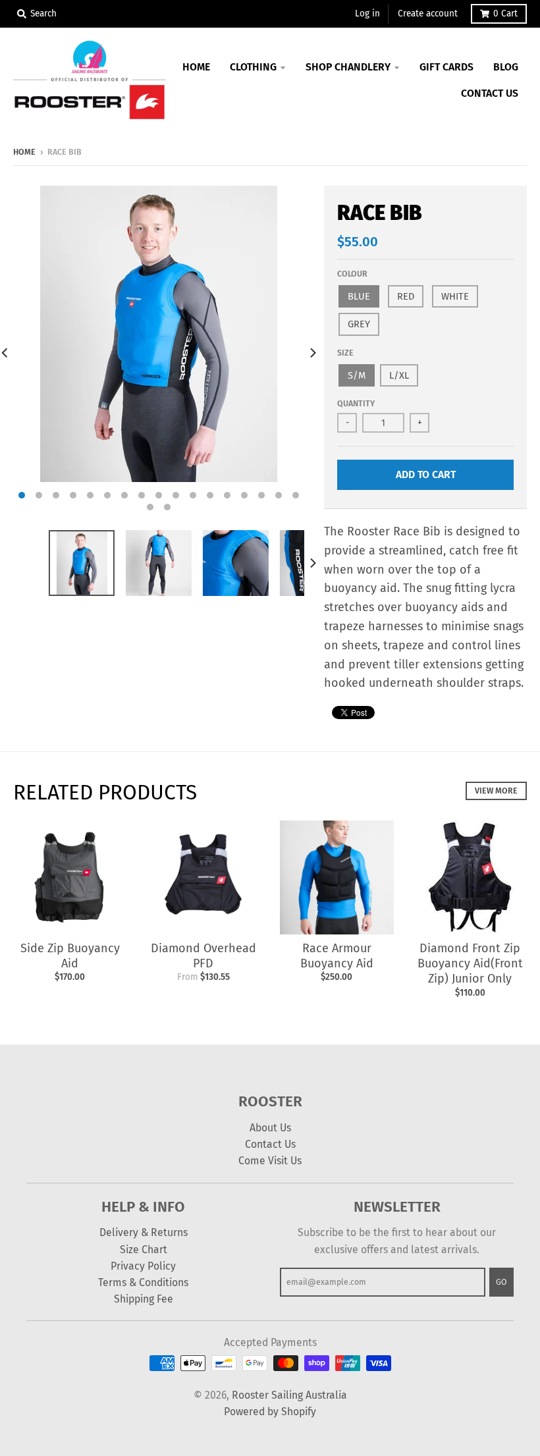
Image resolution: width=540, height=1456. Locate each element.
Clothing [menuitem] (253, 67)
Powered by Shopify (270, 1411)
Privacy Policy (143, 1266)
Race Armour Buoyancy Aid (336, 956)
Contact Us (270, 1144)
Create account (428, 13)
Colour (352, 274)
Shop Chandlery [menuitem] (348, 67)
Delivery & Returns (143, 1232)
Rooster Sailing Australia (289, 1395)
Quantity (356, 403)
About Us (270, 1127)
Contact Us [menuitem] (489, 93)
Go (501, 1282)
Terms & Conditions (143, 1282)
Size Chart (143, 1249)
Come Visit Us (270, 1160)
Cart (505, 13)
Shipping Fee (143, 1299)
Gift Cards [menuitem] (446, 67)
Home (24, 152)
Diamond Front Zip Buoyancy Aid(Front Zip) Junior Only (470, 963)
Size (345, 353)
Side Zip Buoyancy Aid (70, 956)
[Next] (312, 352)
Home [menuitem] (196, 67)
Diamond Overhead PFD (203, 956)
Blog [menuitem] (505, 67)
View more (496, 790)
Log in (367, 13)
